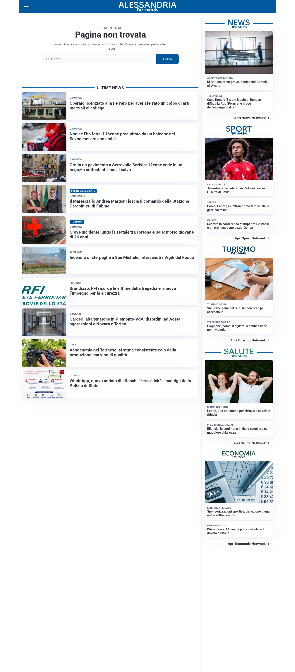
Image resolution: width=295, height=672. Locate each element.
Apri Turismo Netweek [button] (248, 340)
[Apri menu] (26, 6)
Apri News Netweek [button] (250, 118)
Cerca (167, 59)
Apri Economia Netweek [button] (247, 544)
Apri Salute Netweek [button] (249, 443)
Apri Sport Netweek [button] (250, 238)
